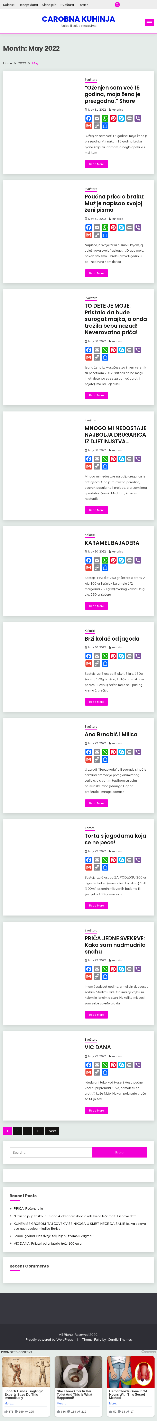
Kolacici (9, 5)
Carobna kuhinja (78, 19)
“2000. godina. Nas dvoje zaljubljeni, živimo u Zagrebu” (54, 1236)
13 (39, 1131)
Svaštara (67, 5)
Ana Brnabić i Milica (111, 734)
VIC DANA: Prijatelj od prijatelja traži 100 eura (48, 1243)
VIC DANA (98, 1047)
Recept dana (28, 5)
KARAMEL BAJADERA (112, 543)
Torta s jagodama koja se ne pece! (115, 839)
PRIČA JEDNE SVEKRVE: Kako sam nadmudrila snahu (115, 945)
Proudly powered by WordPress (50, 1339)
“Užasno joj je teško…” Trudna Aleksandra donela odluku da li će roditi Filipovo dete (75, 1216)
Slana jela (49, 5)
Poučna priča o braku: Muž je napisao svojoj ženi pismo (114, 203)
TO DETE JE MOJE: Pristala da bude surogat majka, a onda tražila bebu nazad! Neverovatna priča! (116, 319)
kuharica (117, 109)
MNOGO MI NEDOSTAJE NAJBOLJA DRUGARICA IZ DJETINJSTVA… (115, 435)
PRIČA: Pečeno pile (28, 1208)
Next (52, 1131)
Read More (96, 164)
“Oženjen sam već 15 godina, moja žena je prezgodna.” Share (112, 94)
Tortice (83, 5)
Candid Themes (120, 1339)
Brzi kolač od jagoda (112, 638)
